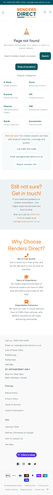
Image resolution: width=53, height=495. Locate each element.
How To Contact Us (14, 438)
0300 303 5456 (21, 340)
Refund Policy (11, 393)
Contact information (42, 489)
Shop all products (26, 67)
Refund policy (30, 485)
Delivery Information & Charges (19, 433)
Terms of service (11, 489)
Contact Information (14, 410)
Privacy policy (43, 485)
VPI (30, 94)
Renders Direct (16, 485)
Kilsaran (8, 106)
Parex (32, 82)
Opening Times (12, 427)
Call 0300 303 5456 (26, 149)
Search (45, 56)
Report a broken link (27, 164)
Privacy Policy (11, 399)
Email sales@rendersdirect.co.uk (26, 156)
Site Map (9, 444)
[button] (3, 12)
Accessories (35, 121)
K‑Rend (7, 82)
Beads (7, 121)
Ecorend (8, 94)
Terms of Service (13, 404)
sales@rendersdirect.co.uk (26, 221)
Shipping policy (26, 489)
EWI (31, 106)
